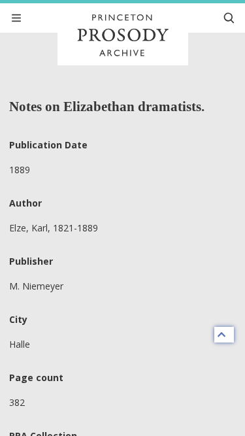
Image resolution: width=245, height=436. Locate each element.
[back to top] (224, 335)
